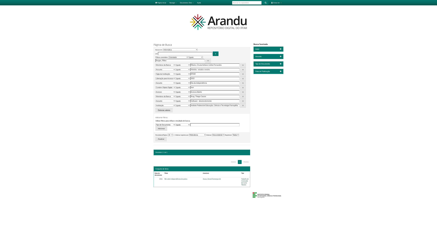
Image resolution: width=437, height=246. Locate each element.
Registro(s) (228, 135)
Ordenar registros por (181, 135)
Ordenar (208, 135)
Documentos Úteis (186, 3)
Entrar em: (277, 3)
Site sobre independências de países (175, 179)
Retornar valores (164, 110)
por (156, 54)
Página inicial (161, 3)
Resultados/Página (161, 135)
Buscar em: (158, 50)
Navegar (172, 3)
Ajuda (199, 3)
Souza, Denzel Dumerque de (212, 179)
